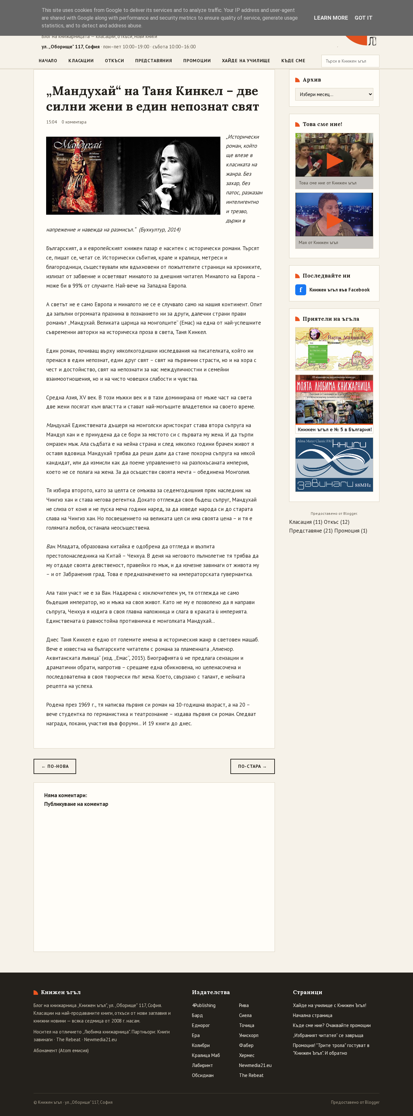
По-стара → (252, 766)
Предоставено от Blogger (355, 1102)
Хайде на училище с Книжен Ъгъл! (329, 1005)
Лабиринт (202, 1065)
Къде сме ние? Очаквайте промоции (332, 1025)
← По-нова (54, 766)
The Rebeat (68, 1039)
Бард (197, 1015)
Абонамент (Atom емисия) (61, 1050)
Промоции (197, 61)
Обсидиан (203, 1075)
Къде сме (293, 61)
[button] (334, 161)
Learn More (331, 18)
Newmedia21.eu (100, 1039)
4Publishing (204, 1005)
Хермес (247, 1055)
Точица (246, 1025)
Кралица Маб (206, 1055)
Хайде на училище (246, 61)
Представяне (305, 530)
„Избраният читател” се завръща (328, 1035)
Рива (244, 1005)
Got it (364, 18)
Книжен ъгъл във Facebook (334, 290)
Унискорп (248, 1035)
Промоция (346, 530)
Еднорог (201, 1025)
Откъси (114, 61)
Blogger (350, 513)
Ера (196, 1035)
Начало (48, 61)
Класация (300, 521)
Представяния (153, 61)
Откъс (331, 521)
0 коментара (74, 122)
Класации (81, 61)
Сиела (245, 1015)
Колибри (201, 1045)
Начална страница (312, 1015)
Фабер (246, 1045)
